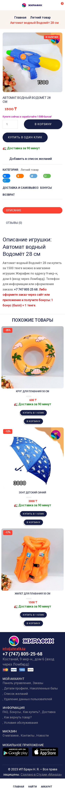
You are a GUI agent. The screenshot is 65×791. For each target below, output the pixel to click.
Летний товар (40, 17)
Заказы (38, 683)
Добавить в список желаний (30, 158)
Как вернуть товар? (18, 717)
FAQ (5, 712)
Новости (42, 735)
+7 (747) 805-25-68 (22, 654)
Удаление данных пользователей (28, 699)
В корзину (43, 124)
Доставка (48, 712)
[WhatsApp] (48, 176)
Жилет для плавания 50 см (32, 593)
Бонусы (15, 712)
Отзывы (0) (14, 222)
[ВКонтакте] (8, 176)
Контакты (27, 735)
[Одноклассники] (21, 176)
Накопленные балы (44, 688)
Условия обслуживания (21, 722)
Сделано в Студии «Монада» (41, 774)
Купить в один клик (25, 137)
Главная (20, 17)
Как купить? (31, 712)
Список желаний (16, 694)
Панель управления (17, 683)
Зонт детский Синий (32, 492)
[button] (60, 5)
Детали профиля (16, 688)
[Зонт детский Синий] (32, 458)
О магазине (11, 735)
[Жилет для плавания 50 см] (32, 559)
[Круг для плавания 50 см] (32, 357)
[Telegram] (35, 176)
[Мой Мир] (8, 180)
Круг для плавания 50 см (32, 391)
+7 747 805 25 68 (26, 289)
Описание (13, 210)
